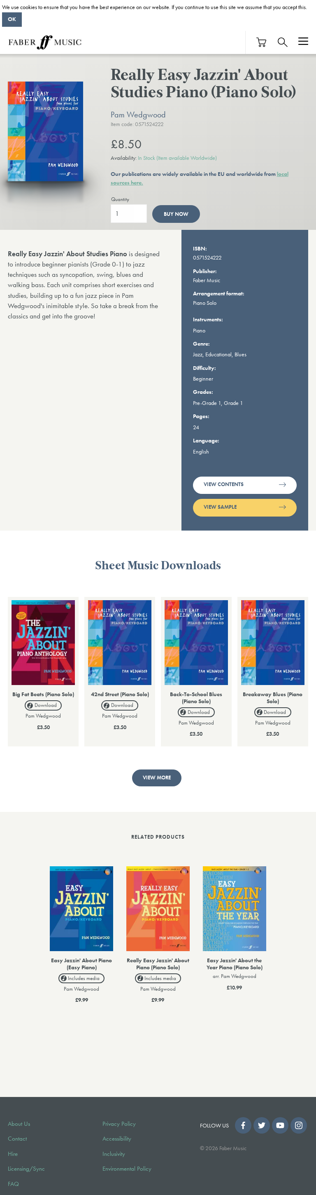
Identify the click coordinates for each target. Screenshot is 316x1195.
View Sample (220, 507)
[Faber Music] (45, 42)
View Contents (224, 484)
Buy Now (176, 213)
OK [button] (12, 19)
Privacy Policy (119, 1124)
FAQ (13, 1184)
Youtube (280, 1125)
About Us (19, 1124)
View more (157, 777)
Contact (17, 1138)
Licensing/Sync (26, 1169)
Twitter (261, 1125)
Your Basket (261, 42)
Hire (13, 1154)
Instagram (298, 1125)
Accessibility (116, 1138)
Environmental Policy (126, 1169)
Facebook (243, 1125)
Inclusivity (113, 1154)
